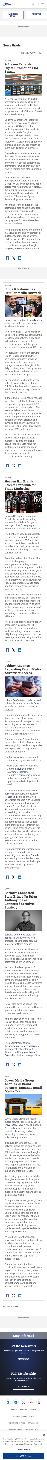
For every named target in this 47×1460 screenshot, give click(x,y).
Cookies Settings (31, 1429)
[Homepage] (7, 4)
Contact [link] (33, 1410)
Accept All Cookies (23, 1456)
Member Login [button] (13, 15)
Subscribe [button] (23, 1359)
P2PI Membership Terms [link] (17, 1423)
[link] (8, 1402)
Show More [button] (12, 1306)
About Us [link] (13, 1410)
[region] (23, 1445)
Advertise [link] (23, 1410)
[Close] (44, 1435)
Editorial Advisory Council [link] (23, 1416)
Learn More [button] (23, 1386)
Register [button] (36, 14)
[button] (43, 4)
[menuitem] (8, 1402)
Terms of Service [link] (15, 1430)
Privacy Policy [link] (33, 1423)
